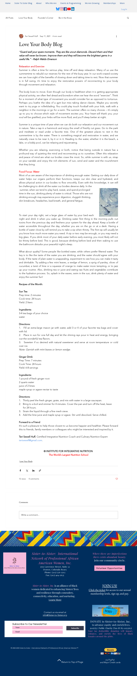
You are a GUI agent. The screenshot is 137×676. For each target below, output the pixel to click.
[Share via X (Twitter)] (27, 470)
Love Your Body (26, 18)
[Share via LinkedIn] (33, 470)
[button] (70, 3)
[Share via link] (40, 470)
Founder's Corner (45, 18)
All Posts (9, 18)
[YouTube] (69, 9)
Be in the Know (65, 18)
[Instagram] (61, 9)
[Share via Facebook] (20, 470)
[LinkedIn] (72, 9)
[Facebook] (65, 9)
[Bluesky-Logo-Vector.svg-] (57, 9)
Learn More (55, 599)
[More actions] (116, 36)
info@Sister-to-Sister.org (55, 615)
